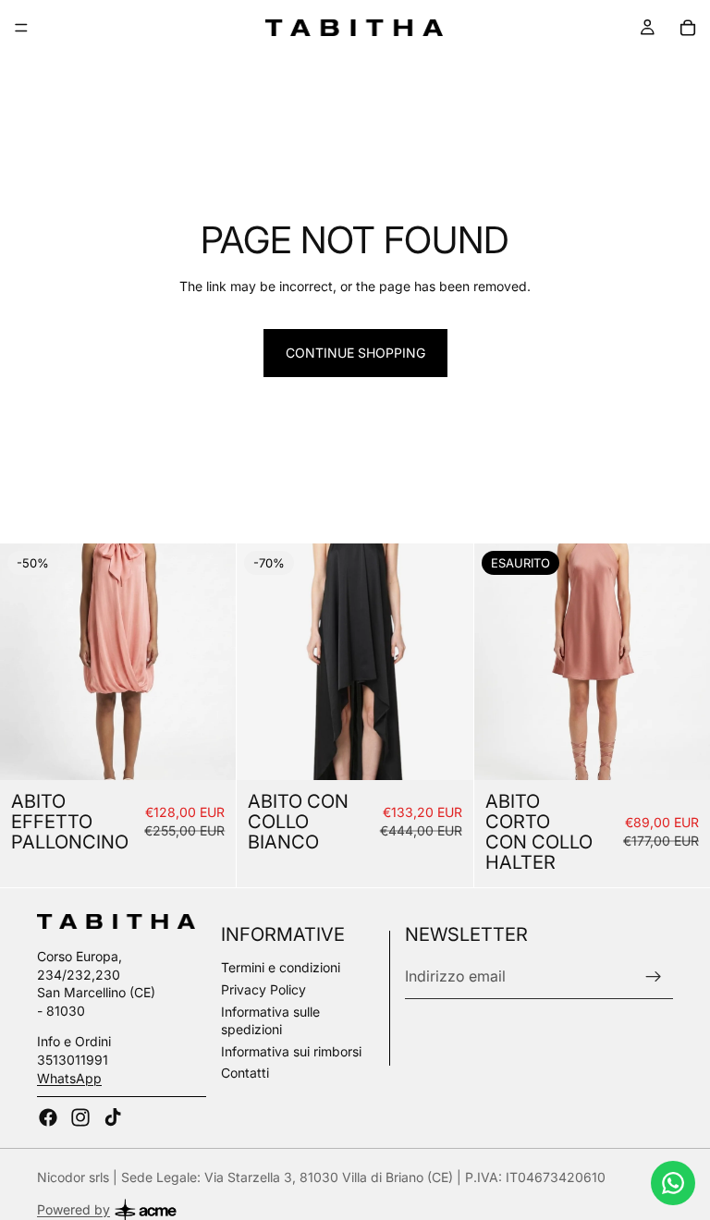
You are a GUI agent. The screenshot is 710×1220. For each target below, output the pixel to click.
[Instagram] (80, 1117)
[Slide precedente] (27, 661)
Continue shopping (355, 352)
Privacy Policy (263, 989)
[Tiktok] (113, 1117)
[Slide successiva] (208, 661)
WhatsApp (69, 1078)
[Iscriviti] (653, 977)
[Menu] (21, 27)
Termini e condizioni (280, 967)
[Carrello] (687, 27)
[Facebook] (48, 1117)
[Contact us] (673, 1183)
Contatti (245, 1072)
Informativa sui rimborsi (291, 1051)
